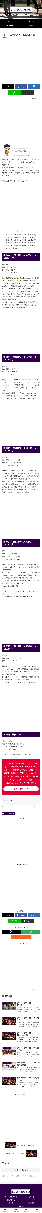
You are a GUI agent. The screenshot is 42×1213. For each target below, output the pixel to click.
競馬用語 (31, 1203)
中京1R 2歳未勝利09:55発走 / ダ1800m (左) (22, 245)
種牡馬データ (11, 1200)
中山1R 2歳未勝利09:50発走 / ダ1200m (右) (22, 235)
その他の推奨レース (14, 248)
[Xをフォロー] (11, 932)
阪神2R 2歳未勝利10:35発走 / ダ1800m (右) (22, 242)
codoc (37, 806)
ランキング (31, 1200)
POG (21, 1206)
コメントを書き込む (21, 1170)
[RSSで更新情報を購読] (20, 937)
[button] (27, 92)
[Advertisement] (21, 61)
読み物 (11, 1203)
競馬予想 (31, 1197)
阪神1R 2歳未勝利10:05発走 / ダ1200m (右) (22, 240)
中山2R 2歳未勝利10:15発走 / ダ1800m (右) (22, 237)
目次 (18, 231)
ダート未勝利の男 (9, 814)
